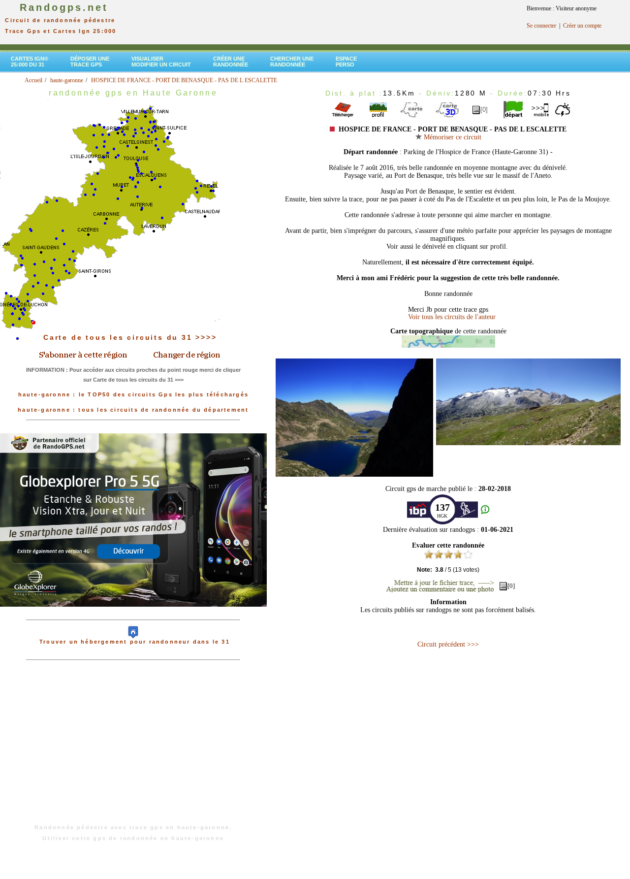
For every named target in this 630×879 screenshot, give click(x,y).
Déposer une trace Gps (89, 61)
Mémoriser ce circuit (451, 137)
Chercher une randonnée (292, 61)
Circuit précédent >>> (448, 644)
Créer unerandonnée (230, 61)
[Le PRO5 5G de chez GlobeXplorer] (133, 614)
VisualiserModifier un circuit (161, 61)
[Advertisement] (133, 747)
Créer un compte (582, 25)
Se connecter (541, 25)
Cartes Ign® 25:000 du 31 (29, 61)
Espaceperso (346, 61)
